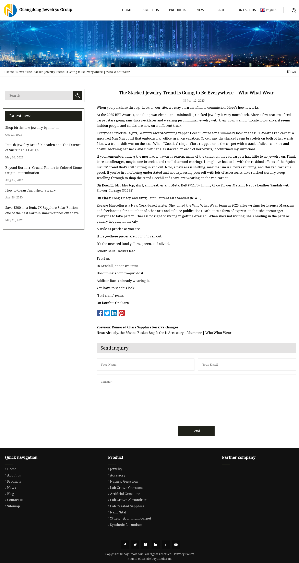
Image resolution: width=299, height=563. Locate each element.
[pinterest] (145, 544)
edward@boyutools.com (155, 559)
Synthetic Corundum (126, 524)
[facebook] (125, 544)
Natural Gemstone (124, 481)
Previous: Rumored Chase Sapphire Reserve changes (137, 327)
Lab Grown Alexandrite (128, 500)
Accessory (117, 475)
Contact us (246, 10)
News (201, 10)
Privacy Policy (184, 554)
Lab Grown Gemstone (127, 487)
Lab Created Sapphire (127, 506)
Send (196, 431)
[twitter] (135, 544)
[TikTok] (166, 544)
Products (177, 10)
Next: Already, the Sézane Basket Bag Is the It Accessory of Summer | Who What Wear (164, 332)
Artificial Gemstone (125, 494)
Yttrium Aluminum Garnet (130, 518)
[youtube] (176, 544)
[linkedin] (156, 544)
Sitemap (13, 506)
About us (150, 10)
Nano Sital (118, 512)
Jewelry (116, 469)
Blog (220, 10)
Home (127, 10)
